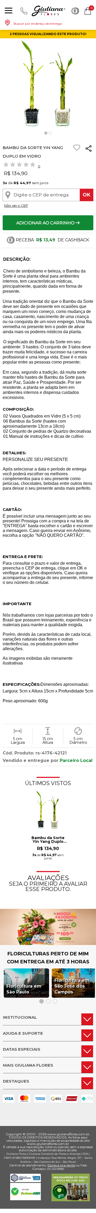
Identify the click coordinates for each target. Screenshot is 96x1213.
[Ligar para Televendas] (24, 10)
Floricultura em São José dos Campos (71, 986)
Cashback (75, 10)
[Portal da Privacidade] (25, 1180)
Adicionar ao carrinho (45, 222)
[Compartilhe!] (88, 149)
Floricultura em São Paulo (23, 989)
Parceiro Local (76, 760)
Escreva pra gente (61, 1165)
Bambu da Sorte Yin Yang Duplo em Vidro (48, 840)
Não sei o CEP (16, 205)
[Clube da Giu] (48, 943)
